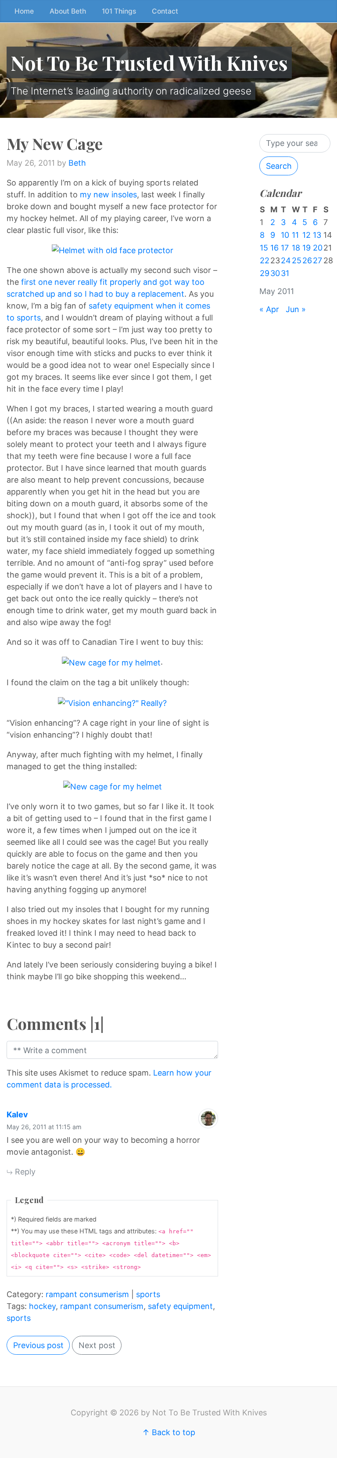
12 (306, 235)
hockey (42, 1306)
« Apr (269, 309)
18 (296, 247)
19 (306, 247)
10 (285, 235)
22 (264, 260)
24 (286, 260)
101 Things (119, 11)
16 (274, 247)
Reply (24, 1171)
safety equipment (180, 1306)
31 (285, 273)
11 (295, 235)
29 (264, 273)
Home (24, 11)
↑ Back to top (168, 1432)
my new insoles (108, 194)
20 (318, 247)
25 (296, 260)
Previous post (38, 1345)
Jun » (296, 309)
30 (275, 273)
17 (285, 247)
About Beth (68, 11)
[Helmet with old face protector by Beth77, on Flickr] (112, 250)
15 (264, 247)
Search (279, 166)
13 (317, 235)
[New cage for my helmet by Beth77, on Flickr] (111, 661)
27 (317, 260)
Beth (77, 162)
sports (148, 1294)
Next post (97, 1345)
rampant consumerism (87, 1294)
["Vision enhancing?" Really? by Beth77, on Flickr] (112, 702)
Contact (165, 11)
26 (307, 260)
